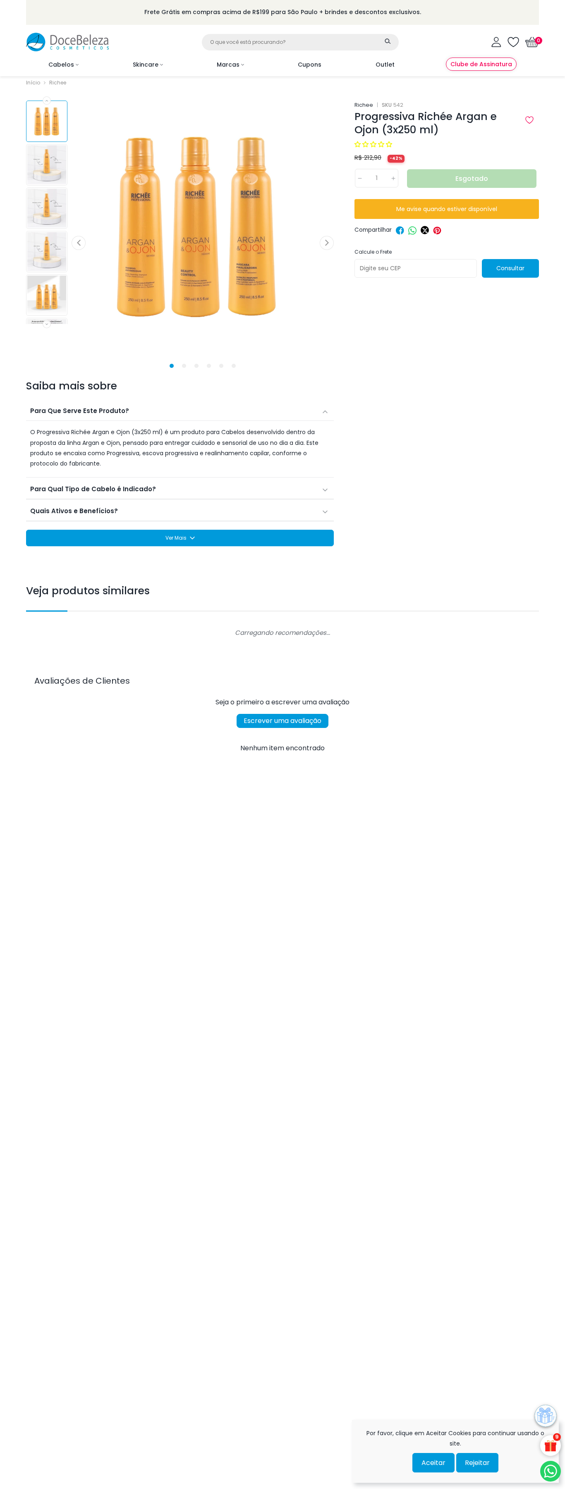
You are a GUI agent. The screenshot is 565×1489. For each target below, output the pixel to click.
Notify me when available (446, 209)
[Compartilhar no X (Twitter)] (425, 230)
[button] (532, 42)
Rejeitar (477, 1462)
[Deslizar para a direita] (47, 324)
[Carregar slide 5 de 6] (221, 365)
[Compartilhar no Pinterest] (437, 230)
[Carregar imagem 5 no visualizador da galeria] (46, 295)
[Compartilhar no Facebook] (400, 230)
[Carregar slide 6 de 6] (234, 365)
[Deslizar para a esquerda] (47, 100)
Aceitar (433, 1462)
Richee (57, 82)
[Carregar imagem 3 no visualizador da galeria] (46, 208)
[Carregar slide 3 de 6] (197, 365)
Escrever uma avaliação (282, 720)
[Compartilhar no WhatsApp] (412, 230)
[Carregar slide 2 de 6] (184, 365)
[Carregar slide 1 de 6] (172, 365)
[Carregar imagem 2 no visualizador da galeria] (46, 164)
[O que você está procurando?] (388, 41)
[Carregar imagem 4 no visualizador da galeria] (46, 251)
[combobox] (300, 42)
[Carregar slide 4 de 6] (209, 365)
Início (33, 82)
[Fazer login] (496, 42)
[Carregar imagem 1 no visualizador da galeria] (46, 121)
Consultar (510, 268)
